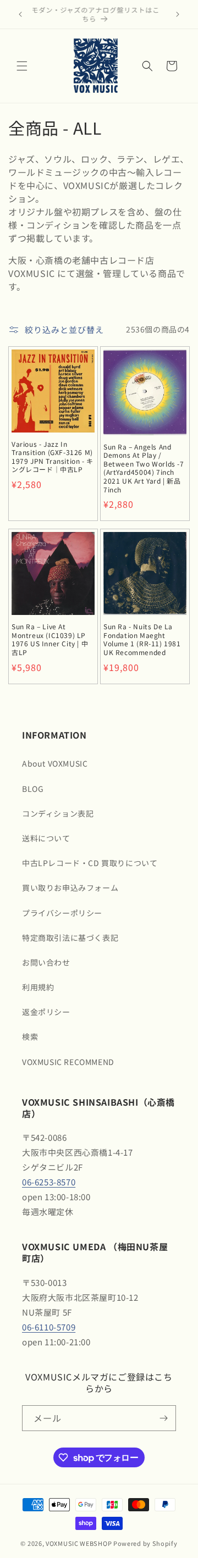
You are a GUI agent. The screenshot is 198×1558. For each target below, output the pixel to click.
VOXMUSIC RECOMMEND (68, 1061)
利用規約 (38, 987)
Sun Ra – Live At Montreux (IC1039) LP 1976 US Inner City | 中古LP (50, 639)
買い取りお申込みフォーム (70, 887)
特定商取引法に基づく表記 (70, 937)
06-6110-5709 (48, 1327)
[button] (22, 66)
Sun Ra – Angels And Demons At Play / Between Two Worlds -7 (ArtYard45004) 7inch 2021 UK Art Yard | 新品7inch (143, 468)
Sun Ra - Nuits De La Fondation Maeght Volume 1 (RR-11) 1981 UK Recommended (142, 639)
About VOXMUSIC (54, 763)
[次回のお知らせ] (178, 14)
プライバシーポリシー (62, 912)
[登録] (163, 1418)
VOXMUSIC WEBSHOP (79, 1543)
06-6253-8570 (48, 1182)
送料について (46, 838)
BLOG (32, 788)
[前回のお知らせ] (20, 14)
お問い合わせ (46, 962)
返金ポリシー (46, 1011)
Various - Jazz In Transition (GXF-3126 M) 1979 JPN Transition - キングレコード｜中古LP (53, 457)
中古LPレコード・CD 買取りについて (89, 862)
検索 (30, 1036)
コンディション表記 (58, 813)
